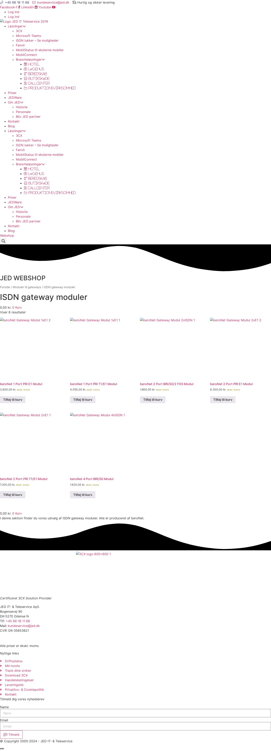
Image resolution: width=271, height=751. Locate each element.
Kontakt (13, 121)
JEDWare (15, 97)
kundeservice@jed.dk (24, 626)
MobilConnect (26, 55)
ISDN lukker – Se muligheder (37, 40)
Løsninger (15, 26)
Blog (11, 126)
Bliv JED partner (28, 117)
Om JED (14, 102)
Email (4, 720)
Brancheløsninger (29, 59)
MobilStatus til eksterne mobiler (40, 50)
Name (4, 707)
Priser (12, 93)
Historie (22, 107)
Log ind (13, 12)
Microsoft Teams (28, 36)
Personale (23, 112)
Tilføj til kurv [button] (12, 400)
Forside (5, 287)
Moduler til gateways (27, 287)
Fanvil (20, 45)
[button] (3, 241)
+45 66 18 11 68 (18, 621)
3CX (19, 31)
